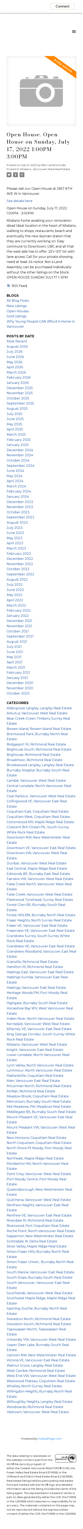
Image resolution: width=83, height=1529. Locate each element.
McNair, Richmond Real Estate (31, 1091)
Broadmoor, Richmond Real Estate (34, 760)
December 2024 (20, 450)
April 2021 (14, 662)
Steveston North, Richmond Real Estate (39, 1319)
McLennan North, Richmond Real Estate (39, 1086)
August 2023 (17, 522)
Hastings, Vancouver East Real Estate (36, 988)
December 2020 (20, 683)
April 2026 (15, 367)
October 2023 (18, 512)
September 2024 (20, 466)
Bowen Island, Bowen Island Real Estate (39, 729)
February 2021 (18, 672)
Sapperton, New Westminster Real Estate (40, 1236)
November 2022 (20, 564)
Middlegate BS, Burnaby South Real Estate (41, 1112)
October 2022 (18, 569)
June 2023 (15, 533)
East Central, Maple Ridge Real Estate (37, 868)
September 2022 (20, 574)
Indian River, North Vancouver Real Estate (40, 1019)
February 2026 (19, 377)
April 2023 (15, 543)
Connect (63, 6)
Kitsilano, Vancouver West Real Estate (45, 169)
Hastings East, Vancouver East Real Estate (40, 972)
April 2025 (15, 429)
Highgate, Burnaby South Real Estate (37, 1003)
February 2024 (19, 491)
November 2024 (20, 455)
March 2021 (16, 667)
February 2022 (19, 610)
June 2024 (15, 471)
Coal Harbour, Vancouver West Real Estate (41, 796)
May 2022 (14, 595)
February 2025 (19, 440)
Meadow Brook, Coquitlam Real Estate (38, 1096)
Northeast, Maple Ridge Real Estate (35, 1158)
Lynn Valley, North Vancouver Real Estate (40, 1065)
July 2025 (14, 414)
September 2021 (20, 636)
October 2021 (18, 631)
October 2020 (18, 693)
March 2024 (16, 486)
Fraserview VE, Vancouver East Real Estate (41, 931)
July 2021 (14, 647)
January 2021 (17, 678)
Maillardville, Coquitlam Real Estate (35, 1076)
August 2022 (17, 579)
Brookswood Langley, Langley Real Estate (40, 765)
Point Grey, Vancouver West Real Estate (39, 1174)
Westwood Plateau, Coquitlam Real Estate (41, 1381)
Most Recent (17, 341)
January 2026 (18, 383)
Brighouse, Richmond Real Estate (34, 755)
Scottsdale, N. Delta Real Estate (32, 1241)
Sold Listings (16, 316)
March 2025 (16, 434)
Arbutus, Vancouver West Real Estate (37, 713)
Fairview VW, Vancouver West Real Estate (40, 879)
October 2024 (18, 460)
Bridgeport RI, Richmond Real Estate (36, 744)
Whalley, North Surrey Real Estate (34, 1386)
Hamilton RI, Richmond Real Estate (35, 967)
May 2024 (14, 476)
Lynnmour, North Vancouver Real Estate (39, 1070)
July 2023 (15, 528)
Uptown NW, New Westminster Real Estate (41, 1355)
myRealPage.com (50, 1438)
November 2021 (19, 626)
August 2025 (17, 409)
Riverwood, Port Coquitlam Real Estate (38, 1226)
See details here (19, 201)
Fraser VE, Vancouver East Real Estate (37, 926)
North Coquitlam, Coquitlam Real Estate (39, 1143)
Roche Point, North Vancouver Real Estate (41, 1231)
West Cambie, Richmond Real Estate (36, 1371)
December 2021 (19, 621)
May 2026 (14, 362)
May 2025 (14, 424)
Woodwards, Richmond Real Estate (35, 1407)
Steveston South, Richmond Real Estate (39, 1324)
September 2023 (20, 517)
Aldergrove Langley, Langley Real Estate (39, 708)
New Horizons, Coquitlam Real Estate (36, 1138)
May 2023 (14, 538)
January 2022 (18, 616)
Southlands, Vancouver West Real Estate (40, 1293)
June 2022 (15, 590)
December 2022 (20, 559)
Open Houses (18, 311)
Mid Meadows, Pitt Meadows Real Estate (39, 1107)
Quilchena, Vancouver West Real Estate (39, 1200)
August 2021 (17, 642)
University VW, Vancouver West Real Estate (41, 1340)
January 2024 (18, 497)
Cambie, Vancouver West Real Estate (36, 781)
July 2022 (15, 585)
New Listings (17, 306)
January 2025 (18, 445)
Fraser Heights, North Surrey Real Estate (39, 920)
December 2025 (20, 388)
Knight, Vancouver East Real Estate (35, 1050)
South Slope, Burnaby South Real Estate (40, 1277)
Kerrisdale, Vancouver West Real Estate (38, 1024)
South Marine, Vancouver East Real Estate (40, 1272)
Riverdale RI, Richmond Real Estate (35, 1220)
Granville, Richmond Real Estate (32, 962)
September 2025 (20, 403)
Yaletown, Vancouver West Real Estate (38, 1412)
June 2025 (15, 419)
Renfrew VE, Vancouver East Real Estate (39, 1215)
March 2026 (16, 372)
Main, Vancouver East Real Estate (33, 1081)
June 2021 (15, 652)
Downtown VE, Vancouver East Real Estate (41, 848)
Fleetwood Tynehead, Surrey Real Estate (40, 900)
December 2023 (20, 502)
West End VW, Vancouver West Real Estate (41, 1376)
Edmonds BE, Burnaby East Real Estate (38, 874)
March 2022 (16, 605)
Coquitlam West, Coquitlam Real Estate (38, 817)
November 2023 (20, 507)
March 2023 (16, 548)
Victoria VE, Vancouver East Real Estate (38, 1360)
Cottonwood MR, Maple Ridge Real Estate (40, 822)
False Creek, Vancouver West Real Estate (40, 894)
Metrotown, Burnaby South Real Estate (39, 1101)
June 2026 (15, 357)
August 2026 (17, 346)
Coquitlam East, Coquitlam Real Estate (38, 811)
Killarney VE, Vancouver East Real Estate (39, 1029)
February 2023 (19, 554)
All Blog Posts (18, 301)
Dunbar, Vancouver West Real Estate (36, 863)
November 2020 (20, 688)
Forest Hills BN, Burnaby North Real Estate (41, 915)
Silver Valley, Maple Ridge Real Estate (37, 1246)
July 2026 (14, 352)
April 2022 (15, 600)
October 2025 (18, 398)
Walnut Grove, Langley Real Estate (35, 1365)
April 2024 (15, 481)
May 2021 (14, 657)
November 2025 (20, 393)
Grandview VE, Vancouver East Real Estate (41, 946)
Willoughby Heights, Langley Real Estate (40, 1402)
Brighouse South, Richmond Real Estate (39, 749)
